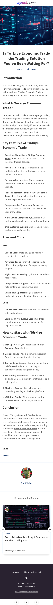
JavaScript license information (26, 592)
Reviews (20, 69)
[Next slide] (50, 529)
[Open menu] (3, 3)
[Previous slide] (2, 529)
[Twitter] (26, 602)
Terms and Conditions (20, 572)
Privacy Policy (37, 572)
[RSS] (26, 578)
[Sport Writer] (26, 473)
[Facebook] (16, 602)
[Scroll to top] (36, 602)
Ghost (32, 586)
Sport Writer (26, 483)
